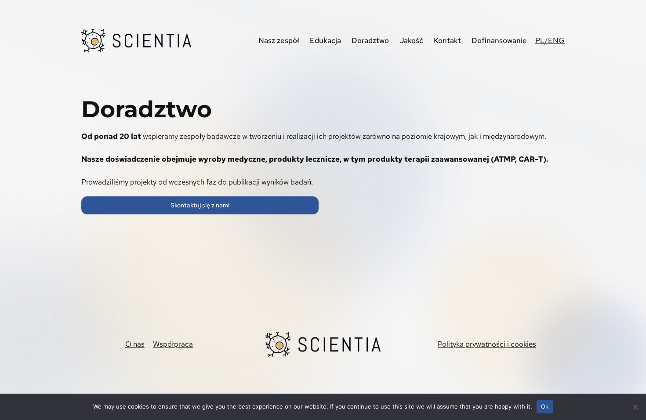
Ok (545, 406)
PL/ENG (550, 40)
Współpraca (173, 344)
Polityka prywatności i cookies (487, 344)
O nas (135, 344)
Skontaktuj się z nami (200, 205)
